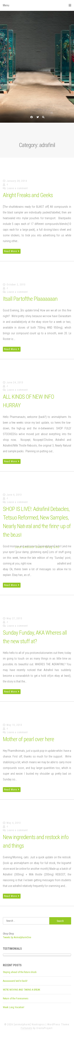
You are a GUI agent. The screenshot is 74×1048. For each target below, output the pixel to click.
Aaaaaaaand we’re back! (15, 981)
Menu (6, 5)
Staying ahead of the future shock (20, 972)
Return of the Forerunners (15, 998)
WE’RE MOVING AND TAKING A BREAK (21, 989)
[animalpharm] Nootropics (37, 535)
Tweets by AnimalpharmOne (17, 937)
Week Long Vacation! (13, 1007)
